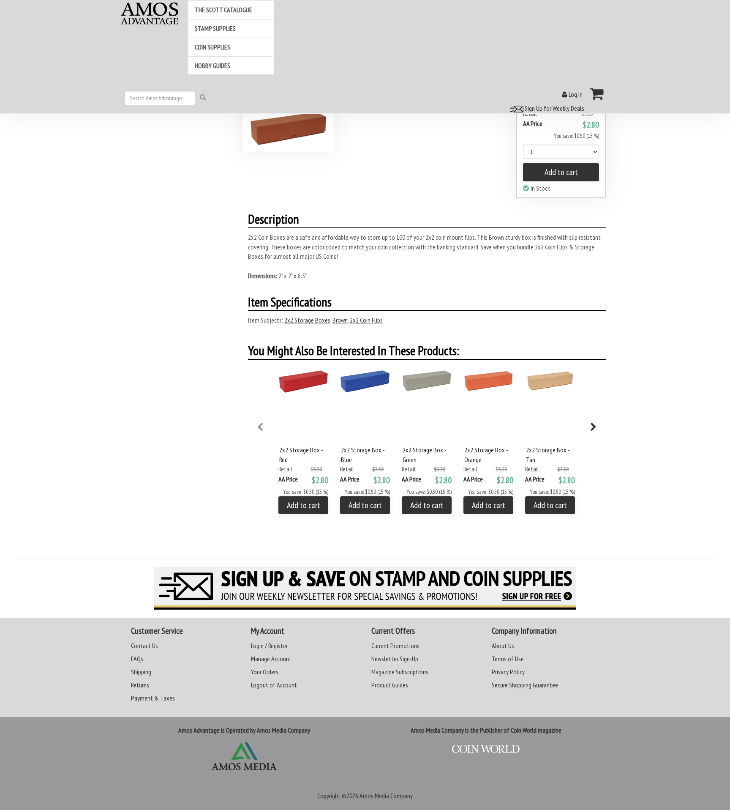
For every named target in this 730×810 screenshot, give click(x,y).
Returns (140, 685)
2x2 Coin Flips (366, 320)
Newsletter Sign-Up (394, 658)
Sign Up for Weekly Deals (553, 108)
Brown (340, 320)
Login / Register (269, 645)
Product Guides (389, 685)
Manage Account (271, 658)
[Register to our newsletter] (365, 588)
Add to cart (561, 172)
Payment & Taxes (153, 698)
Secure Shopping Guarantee (525, 685)
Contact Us (144, 645)
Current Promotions (395, 645)
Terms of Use (508, 658)
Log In (575, 94)
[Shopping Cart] (597, 94)
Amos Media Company (386, 795)
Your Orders (264, 672)
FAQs (137, 658)
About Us (503, 645)
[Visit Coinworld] (486, 749)
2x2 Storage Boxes (307, 320)
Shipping (141, 672)
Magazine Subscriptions (399, 672)
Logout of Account (274, 685)
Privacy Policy (508, 672)
